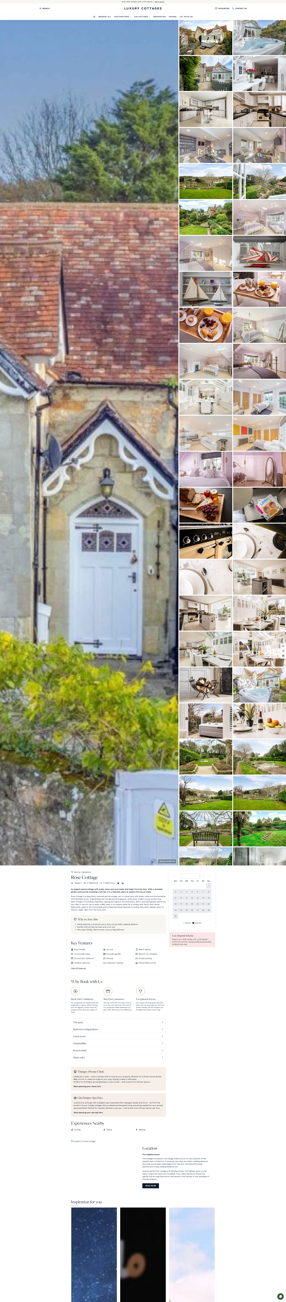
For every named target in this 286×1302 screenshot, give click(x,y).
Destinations (121, 17)
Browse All (105, 17)
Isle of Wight (145, 892)
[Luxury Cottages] (143, 8)
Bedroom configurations (85, 1029)
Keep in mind (79, 1050)
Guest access (79, 1036)
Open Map (104, 1183)
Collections (141, 17)
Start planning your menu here (87, 1086)
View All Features (78, 968)
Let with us (186, 17)
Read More (150, 1186)
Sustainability (79, 1043)
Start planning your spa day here (88, 1112)
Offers (173, 17)
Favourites (223, 8)
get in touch (159, 2)
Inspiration (159, 17)
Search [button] (46, 8)
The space (78, 1022)
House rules (79, 1057)
